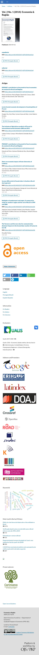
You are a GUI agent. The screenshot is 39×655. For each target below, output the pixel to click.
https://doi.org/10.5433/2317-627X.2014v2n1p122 (20, 207)
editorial (4, 68)
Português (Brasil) (8, 295)
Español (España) (8, 298)
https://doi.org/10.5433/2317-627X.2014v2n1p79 (19, 148)
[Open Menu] (2, 2)
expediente (5, 52)
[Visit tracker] (3, 559)
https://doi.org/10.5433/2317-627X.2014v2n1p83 (19, 166)
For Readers (6, 309)
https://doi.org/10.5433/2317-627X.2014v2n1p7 (19, 92)
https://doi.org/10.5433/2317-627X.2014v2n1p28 (19, 111)
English (5, 292)
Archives (9, 6)
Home (3, 6)
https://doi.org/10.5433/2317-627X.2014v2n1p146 (20, 230)
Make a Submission (9, 266)
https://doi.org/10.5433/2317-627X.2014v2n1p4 (19, 70)
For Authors (6, 312)
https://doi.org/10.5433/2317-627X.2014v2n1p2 (19, 54)
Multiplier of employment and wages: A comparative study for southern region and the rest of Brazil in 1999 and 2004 (18, 202)
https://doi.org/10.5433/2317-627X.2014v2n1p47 (19, 130)
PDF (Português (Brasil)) (11, 61)
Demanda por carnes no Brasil (12, 535)
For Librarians (6, 315)
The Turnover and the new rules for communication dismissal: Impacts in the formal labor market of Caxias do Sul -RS (19, 225)
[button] (6, 275)
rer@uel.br (11, 626)
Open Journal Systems (9, 603)
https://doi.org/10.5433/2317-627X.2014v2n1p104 (20, 185)
